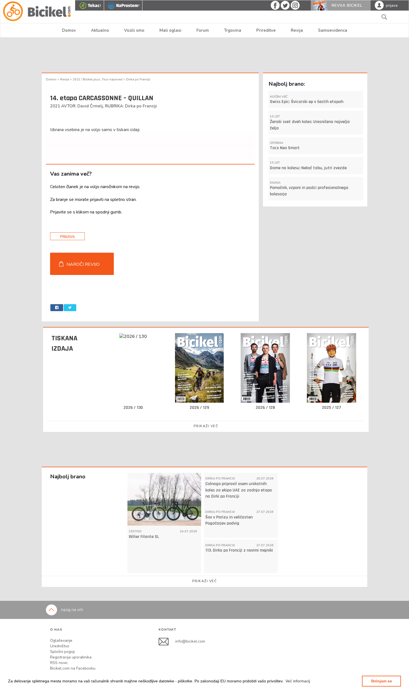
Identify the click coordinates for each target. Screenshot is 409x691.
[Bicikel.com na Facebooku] (167, 641)
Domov (69, 30)
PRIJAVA (67, 236)
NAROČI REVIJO (83, 264)
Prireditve (266, 30)
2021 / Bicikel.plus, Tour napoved (98, 79)
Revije (65, 79)
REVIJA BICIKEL (347, 5)
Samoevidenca (332, 30)
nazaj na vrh (71, 610)
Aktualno (100, 30)
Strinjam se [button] (381, 681)
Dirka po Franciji (138, 79)
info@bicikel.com (190, 641)
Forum (202, 30)
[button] (298, 681)
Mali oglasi (170, 30)
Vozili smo (134, 30)
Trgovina (232, 30)
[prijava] (379, 5)
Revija (297, 30)
